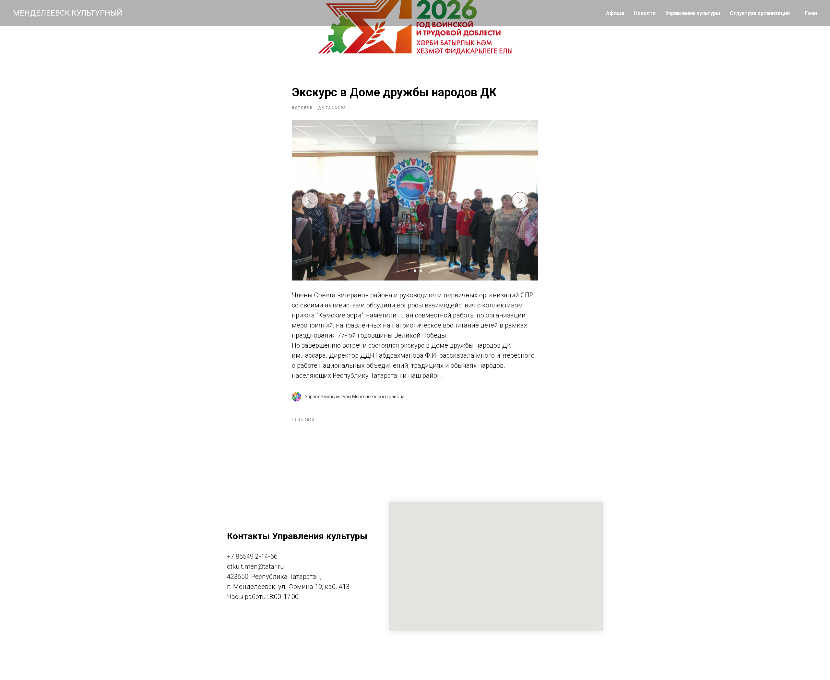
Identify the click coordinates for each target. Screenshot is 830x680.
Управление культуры (692, 13)
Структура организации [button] (760, 13)
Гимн (811, 13)
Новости (645, 13)
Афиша (615, 13)
